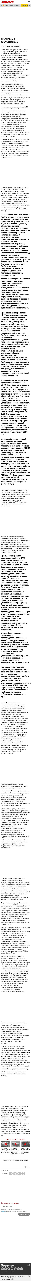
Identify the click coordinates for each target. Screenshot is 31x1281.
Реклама (11, 1272)
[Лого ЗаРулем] (7, 2)
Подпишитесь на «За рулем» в (15, 1160)
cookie (19, 1278)
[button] (29, 1276)
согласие (3, 1211)
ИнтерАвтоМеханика (12, 5)
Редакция (4, 1272)
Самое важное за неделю (10, 1203)
